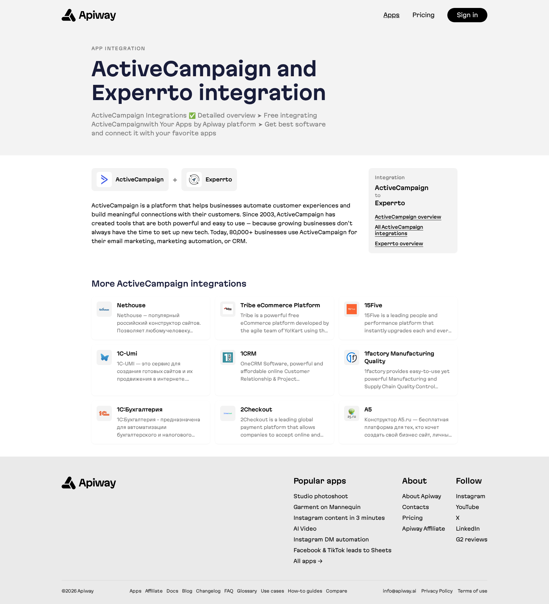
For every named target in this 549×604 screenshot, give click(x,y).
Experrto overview (399, 243)
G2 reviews (471, 539)
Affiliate (154, 591)
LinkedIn (468, 529)
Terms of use (472, 591)
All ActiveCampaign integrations (399, 230)
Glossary (247, 591)
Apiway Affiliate (423, 529)
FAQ (228, 591)
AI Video (305, 529)
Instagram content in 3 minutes (339, 518)
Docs (172, 591)
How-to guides (305, 591)
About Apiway (421, 496)
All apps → (308, 561)
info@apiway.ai (399, 591)
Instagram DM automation (331, 539)
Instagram (470, 496)
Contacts (415, 507)
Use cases (272, 591)
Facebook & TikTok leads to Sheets (342, 550)
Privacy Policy (437, 591)
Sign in (467, 14)
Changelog (208, 591)
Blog (187, 591)
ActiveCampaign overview (408, 217)
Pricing (423, 14)
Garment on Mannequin (327, 507)
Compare (336, 591)
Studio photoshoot (321, 496)
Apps (391, 14)
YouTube (467, 507)
